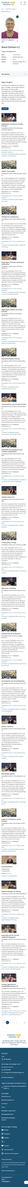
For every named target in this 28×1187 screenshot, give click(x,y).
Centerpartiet (16, 55)
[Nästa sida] (24, 1022)
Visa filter (5, 109)
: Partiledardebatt (10, 876)
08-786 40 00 (7, 1059)
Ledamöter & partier (11, 9)
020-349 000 (7, 1070)
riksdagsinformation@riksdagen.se (14, 1072)
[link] (3, 1022)
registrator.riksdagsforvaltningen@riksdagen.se (15, 1087)
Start (2, 9)
